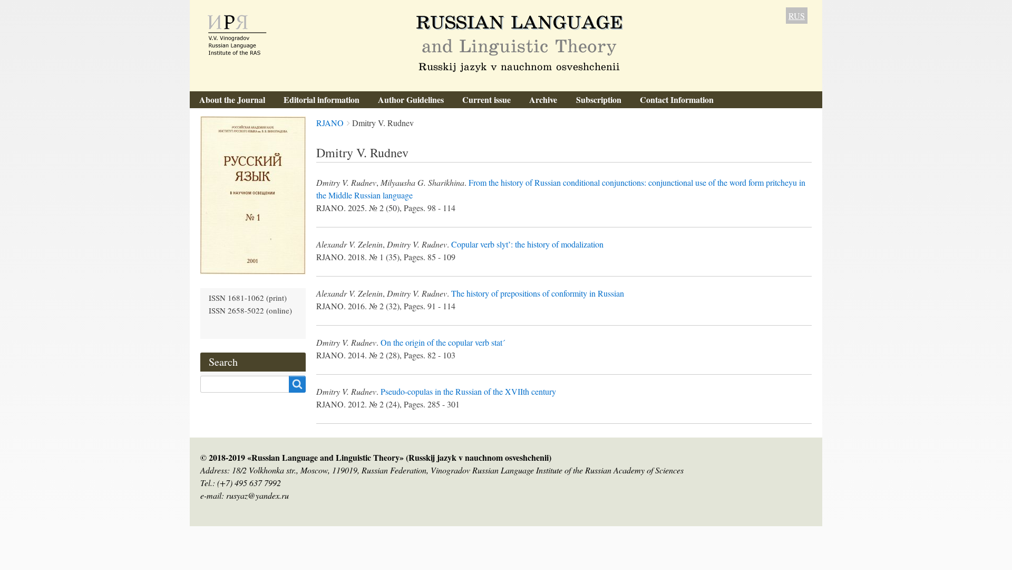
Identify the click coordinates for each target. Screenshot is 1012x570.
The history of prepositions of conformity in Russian (537, 293)
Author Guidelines (411, 99)
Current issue (486, 99)
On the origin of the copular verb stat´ (443, 342)
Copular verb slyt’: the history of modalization (527, 244)
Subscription (598, 99)
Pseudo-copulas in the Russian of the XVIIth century (468, 391)
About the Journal (232, 99)
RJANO (330, 122)
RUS (797, 15)
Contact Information (677, 99)
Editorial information (321, 99)
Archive (543, 99)
